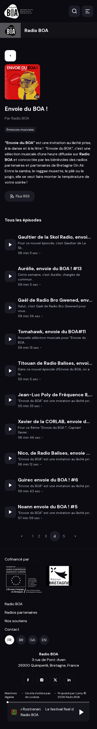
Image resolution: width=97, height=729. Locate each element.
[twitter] (55, 680)
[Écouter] (10, 244)
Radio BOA (36, 30)
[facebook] (28, 680)
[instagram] (42, 680)
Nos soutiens (16, 620)
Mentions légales (11, 695)
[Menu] (87, 11)
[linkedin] (69, 680)
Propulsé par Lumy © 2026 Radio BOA (72, 695)
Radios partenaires (21, 612)
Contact (12, 629)
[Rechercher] (74, 11)
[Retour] (10, 55)
